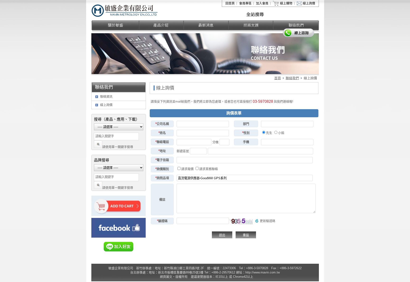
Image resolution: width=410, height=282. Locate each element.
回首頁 (230, 3)
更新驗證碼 (267, 221)
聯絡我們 (292, 78)
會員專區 (245, 3)
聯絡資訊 (106, 96)
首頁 (277, 78)
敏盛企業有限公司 (124, 10)
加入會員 (262, 3)
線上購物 (286, 3)
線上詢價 (309, 3)
